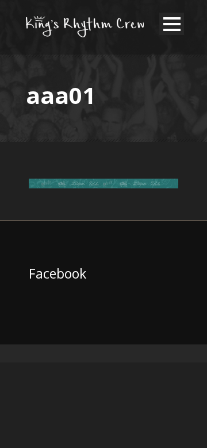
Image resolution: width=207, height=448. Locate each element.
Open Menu (171, 24)
